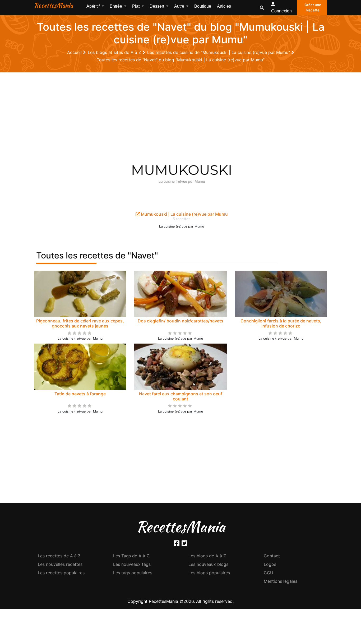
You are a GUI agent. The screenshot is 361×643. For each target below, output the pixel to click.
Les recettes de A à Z (59, 555)
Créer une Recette (312, 7)
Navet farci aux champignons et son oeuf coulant (180, 396)
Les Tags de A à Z (131, 555)
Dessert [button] (157, 6)
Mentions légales (280, 581)
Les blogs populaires (209, 572)
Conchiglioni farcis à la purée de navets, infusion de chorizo (280, 323)
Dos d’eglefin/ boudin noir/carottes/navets (180, 320)
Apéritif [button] (93, 6)
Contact (272, 555)
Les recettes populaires (61, 572)
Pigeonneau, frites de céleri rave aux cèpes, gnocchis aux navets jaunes (80, 323)
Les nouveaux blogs (208, 564)
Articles (224, 6)
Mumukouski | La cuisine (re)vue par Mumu (184, 214)
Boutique (202, 6)
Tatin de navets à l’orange (80, 393)
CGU (268, 572)
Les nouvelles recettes (60, 564)
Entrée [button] (116, 6)
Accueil (75, 52)
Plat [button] (136, 6)
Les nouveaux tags (132, 564)
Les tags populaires (132, 572)
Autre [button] (179, 6)
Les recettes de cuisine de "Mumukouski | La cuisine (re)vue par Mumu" (219, 52)
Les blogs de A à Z (207, 555)
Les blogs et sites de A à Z (115, 52)
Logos (270, 564)
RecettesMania (53, 5)
